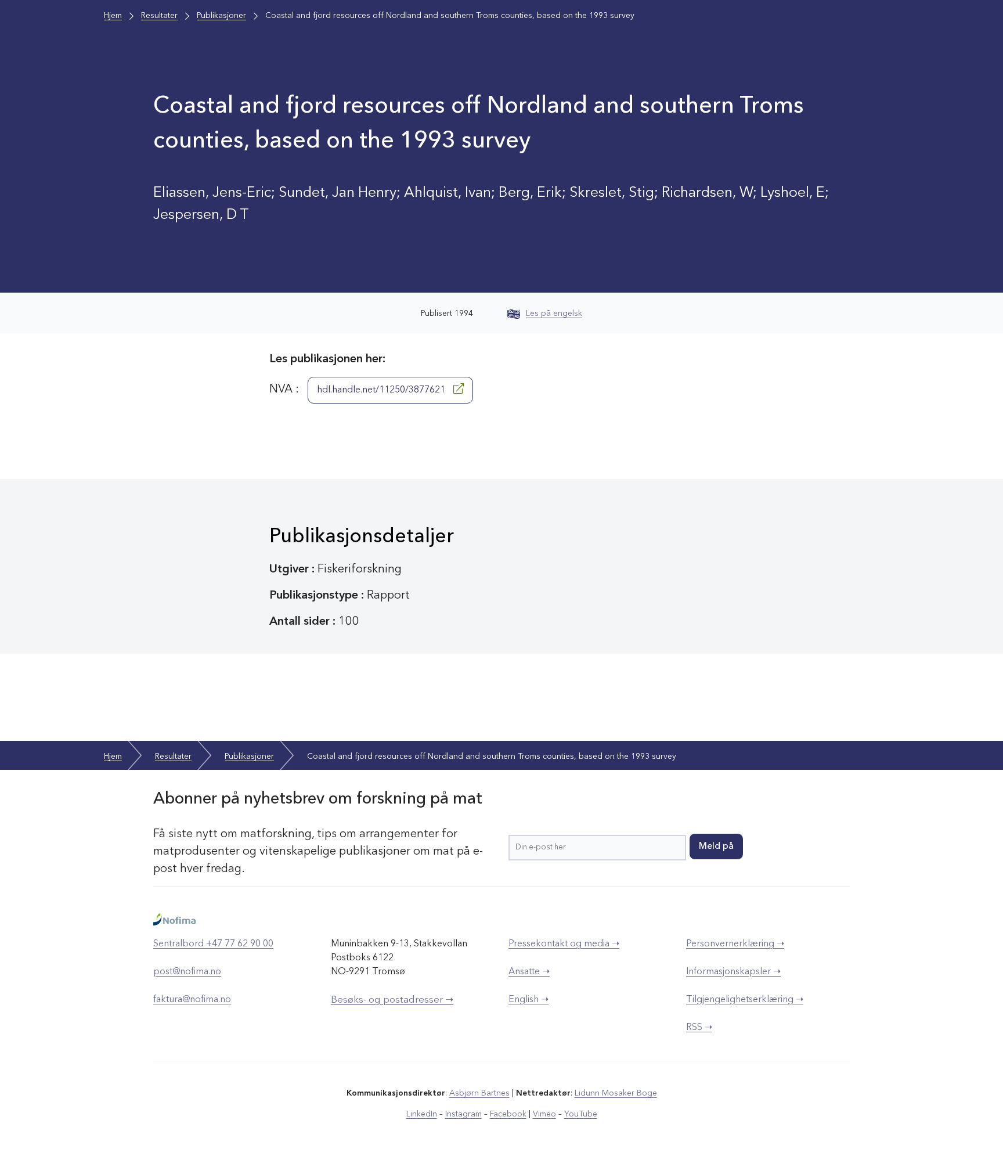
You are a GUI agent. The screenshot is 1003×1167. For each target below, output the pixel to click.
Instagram (463, 1114)
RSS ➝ (699, 1027)
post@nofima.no (187, 972)
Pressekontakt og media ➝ (563, 944)
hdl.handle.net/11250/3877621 (382, 390)
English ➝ (528, 999)
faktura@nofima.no (192, 999)
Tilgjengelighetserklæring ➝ (744, 999)
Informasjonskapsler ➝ (733, 972)
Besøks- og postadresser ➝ (392, 1000)
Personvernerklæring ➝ (735, 944)
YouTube (580, 1114)
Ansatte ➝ (529, 972)
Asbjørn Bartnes (479, 1093)
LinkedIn (421, 1114)
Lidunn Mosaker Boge (616, 1093)
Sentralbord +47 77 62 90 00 (213, 944)
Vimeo (544, 1114)
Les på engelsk (554, 313)
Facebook (508, 1114)
